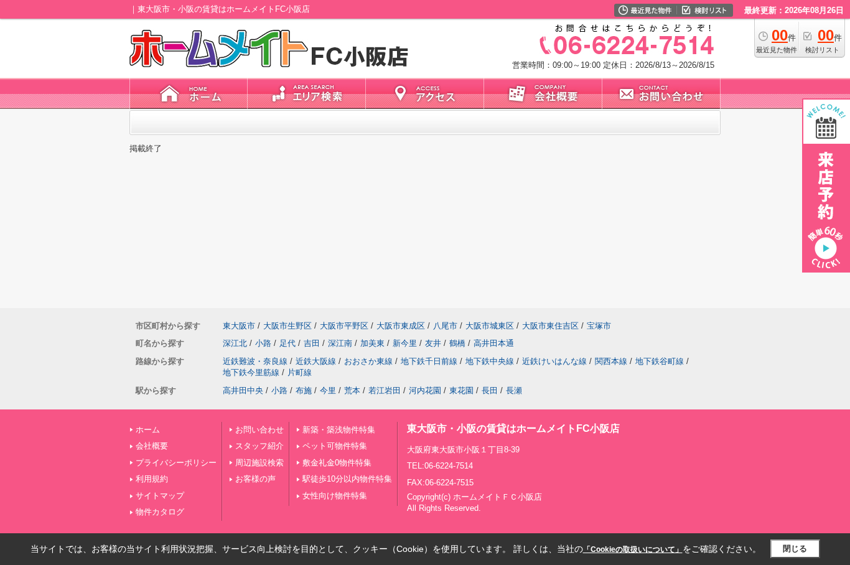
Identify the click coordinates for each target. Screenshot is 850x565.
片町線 (299, 372)
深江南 (340, 343)
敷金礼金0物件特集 (336, 462)
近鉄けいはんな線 (554, 361)
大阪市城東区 (489, 325)
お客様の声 (255, 478)
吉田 (312, 343)
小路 (263, 343)
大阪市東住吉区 (550, 325)
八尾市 (445, 325)
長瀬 (514, 390)
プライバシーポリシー (176, 462)
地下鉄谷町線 (659, 361)
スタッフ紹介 (259, 446)
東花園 (461, 390)
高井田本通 (494, 343)
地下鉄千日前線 (429, 361)
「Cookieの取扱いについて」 (633, 549)
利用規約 (152, 478)
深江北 (235, 343)
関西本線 (611, 361)
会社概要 (152, 446)
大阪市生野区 (287, 325)
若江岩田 (384, 390)
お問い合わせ (259, 429)
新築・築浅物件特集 (338, 429)
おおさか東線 (368, 361)
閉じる (795, 548)
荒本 (352, 390)
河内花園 (425, 390)
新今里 (405, 343)
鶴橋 (457, 343)
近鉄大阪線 (316, 361)
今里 (328, 390)
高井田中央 (243, 390)
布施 (304, 390)
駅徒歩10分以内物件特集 (347, 478)
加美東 (372, 343)
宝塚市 (599, 325)
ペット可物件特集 (334, 446)
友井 (433, 343)
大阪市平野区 (344, 325)
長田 (490, 390)
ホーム (148, 429)
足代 (287, 343)
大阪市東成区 (400, 325)
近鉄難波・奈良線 (255, 361)
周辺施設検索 (259, 462)
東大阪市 (239, 325)
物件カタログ (160, 511)
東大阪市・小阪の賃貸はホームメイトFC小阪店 (513, 428)
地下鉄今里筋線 (251, 372)
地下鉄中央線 (489, 361)
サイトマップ (160, 495)
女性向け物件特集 (334, 495)
